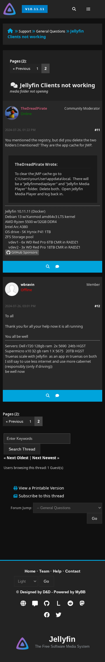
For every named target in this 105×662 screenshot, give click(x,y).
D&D (46, 592)
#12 (97, 306)
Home (30, 571)
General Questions (50, 31)
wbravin (27, 284)
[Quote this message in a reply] (57, 266)
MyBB (80, 592)
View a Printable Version (41, 488)
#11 (97, 130)
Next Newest (44, 457)
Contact (72, 571)
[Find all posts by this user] (48, 266)
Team (44, 571)
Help (57, 571)
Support (25, 31)
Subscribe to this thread (41, 495)
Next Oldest (18, 457)
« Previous (21, 68)
